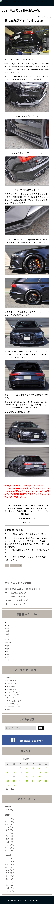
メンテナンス (12, 703)
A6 (6, 565)
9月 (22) (10, 867)
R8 (7, 657)
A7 (7, 636)
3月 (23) (10, 884)
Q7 (7, 654)
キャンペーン (12, 686)
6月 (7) (9, 835)
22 (8, 781)
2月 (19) (10, 847)
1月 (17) (10, 850)
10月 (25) (10, 864)
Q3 (7, 648)
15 (8, 776)
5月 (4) (9, 838)
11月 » (14, 788)
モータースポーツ (14, 706)
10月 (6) (10, 824)
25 (27, 781)
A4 (7, 628)
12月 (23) (10, 858)
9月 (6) (9, 827)
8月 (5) (9, 830)
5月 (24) (10, 878)
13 (40, 772)
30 (14, 785)
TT (7, 660)
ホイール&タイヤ (13, 700)
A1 (7, 622)
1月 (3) (9, 810)
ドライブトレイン (14, 692)
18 (27, 776)
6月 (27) (10, 876)
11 (27, 772)
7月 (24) (10, 873)
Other (9, 642)
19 (33, 776)
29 (8, 785)
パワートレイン (13, 695)
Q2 (7, 645)
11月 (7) (10, 821)
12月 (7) (10, 818)
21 (46, 776)
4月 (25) (10, 881)
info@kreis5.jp (22, 600)
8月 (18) (10, 870)
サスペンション (13, 689)
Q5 (7, 651)
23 (14, 781)
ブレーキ (10, 698)
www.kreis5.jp (20, 604)
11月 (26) (10, 861)
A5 (7, 631)
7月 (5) (9, 833)
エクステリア (16, 565)
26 (33, 781)
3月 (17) (10, 844)
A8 (7, 639)
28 (46, 781)
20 (40, 776)
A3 (7, 625)
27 (40, 781)
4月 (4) (9, 841)
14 (46, 772)
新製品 (9, 709)
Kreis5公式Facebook (29, 740)
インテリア (11, 680)
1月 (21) (10, 890)
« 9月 (7, 788)
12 (33, 772)
